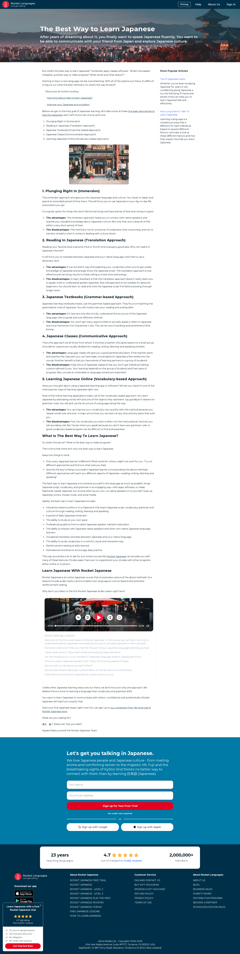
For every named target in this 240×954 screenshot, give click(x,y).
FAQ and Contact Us (147, 880)
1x (78, 617)
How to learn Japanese (85, 916)
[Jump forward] (110, 617)
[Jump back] (88, 617)
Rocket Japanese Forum (86, 907)
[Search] (119, 617)
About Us (214, 4)
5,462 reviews (133, 860)
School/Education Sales (209, 907)
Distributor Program (207, 898)
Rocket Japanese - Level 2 (86, 889)
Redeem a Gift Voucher (149, 889)
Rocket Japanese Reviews (87, 902)
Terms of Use (143, 902)
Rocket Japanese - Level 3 (86, 893)
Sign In (231, 4)
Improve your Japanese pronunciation (68, 104)
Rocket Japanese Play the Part (90, 898)
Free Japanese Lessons (85, 911)
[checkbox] (147, 626)
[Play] (98, 617)
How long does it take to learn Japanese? (69, 98)
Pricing (184, 4)
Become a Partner (205, 902)
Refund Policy (143, 893)
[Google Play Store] (30, 901)
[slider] (55, 626)
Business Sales (202, 889)
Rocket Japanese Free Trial (88, 880)
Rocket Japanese (116, 556)
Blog (196, 884)
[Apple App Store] (30, 893)
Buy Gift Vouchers (146, 884)
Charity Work (202, 893)
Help (198, 4)
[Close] (40, 905)
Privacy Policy (143, 898)
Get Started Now (23, 946)
